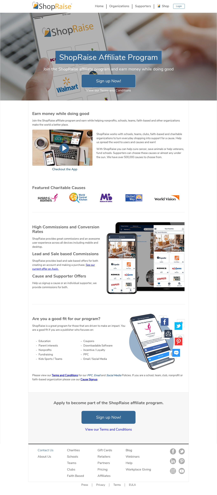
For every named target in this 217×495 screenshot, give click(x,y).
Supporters (143, 6)
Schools (72, 456)
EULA (132, 485)
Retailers (104, 456)
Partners (104, 463)
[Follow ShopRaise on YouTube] (182, 471)
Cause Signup (89, 379)
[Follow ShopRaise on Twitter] (182, 451)
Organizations (119, 6)
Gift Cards (105, 450)
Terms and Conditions (65, 375)
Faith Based (75, 476)
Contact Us (46, 450)
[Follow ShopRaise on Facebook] (173, 451)
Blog (129, 450)
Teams (71, 463)
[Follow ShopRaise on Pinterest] (182, 461)
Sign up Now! (108, 81)
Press (84, 485)
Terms (117, 485)
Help (129, 463)
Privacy (100, 485)
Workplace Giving (138, 469)
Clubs (71, 469)
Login (179, 6)
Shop (165, 6)
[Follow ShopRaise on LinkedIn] (173, 461)
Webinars (133, 456)
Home (99, 6)
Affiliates (104, 476)
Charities (73, 450)
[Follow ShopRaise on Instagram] (173, 471)
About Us (44, 456)
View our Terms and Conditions (108, 90)
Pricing (103, 469)
